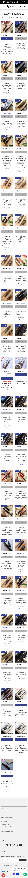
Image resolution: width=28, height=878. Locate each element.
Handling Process (6, 826)
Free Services (5, 824)
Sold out (21, 38)
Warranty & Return (7, 831)
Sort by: (11, 17)
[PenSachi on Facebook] (11, 845)
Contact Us (4, 811)
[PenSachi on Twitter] (7, 845)
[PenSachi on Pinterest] (17, 845)
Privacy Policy (5, 821)
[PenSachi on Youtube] (20, 845)
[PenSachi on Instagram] (14, 845)
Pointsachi (4, 834)
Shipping (3, 829)
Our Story (4, 808)
